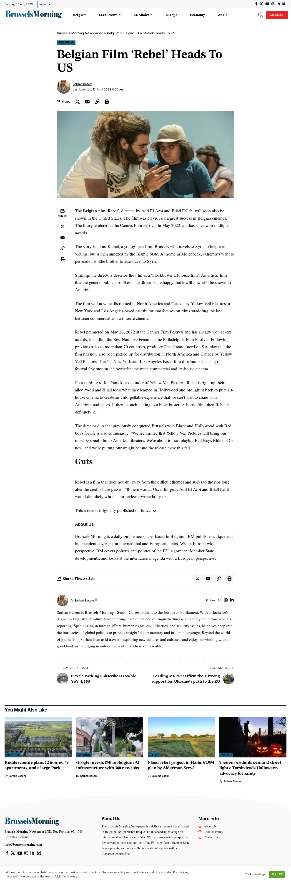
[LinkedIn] (278, 4)
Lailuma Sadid (160, 775)
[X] (261, 4)
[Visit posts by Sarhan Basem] (63, 87)
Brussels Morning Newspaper (80, 33)
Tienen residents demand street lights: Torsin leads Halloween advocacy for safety (250, 768)
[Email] (87, 101)
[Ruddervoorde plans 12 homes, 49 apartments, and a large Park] (38, 737)
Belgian (90, 211)
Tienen (226, 755)
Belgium (113, 33)
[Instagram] (273, 4)
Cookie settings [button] (255, 874)
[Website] (219, 600)
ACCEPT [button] (277, 874)
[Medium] (283, 4)
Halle (154, 755)
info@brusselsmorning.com (23, 844)
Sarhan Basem (82, 84)
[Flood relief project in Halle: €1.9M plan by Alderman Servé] (181, 737)
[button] (260, 15)
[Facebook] (256, 4)
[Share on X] (77, 101)
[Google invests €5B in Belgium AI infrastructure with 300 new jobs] (109, 737)
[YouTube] (267, 4)
